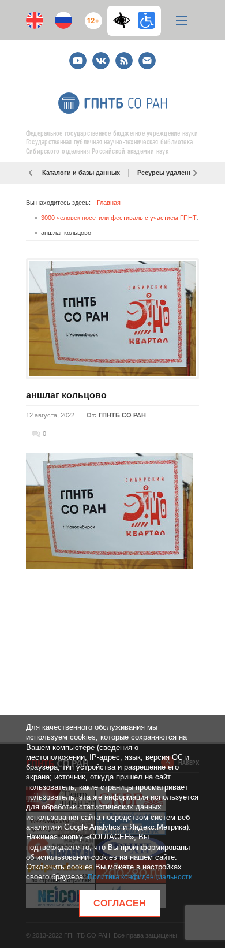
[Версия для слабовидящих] (124, 20)
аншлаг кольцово (66, 395)
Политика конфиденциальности (140, 877)
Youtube (78, 55)
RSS (122, 55)
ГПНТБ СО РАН (122, 415)
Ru (63, 20)
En (34, 20)
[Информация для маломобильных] (146, 20)
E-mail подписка (147, 60)
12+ (91, 16)
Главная (109, 202)
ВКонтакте (101, 55)
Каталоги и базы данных (81, 172)
